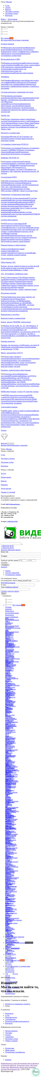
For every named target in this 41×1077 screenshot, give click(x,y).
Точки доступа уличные (19, 237)
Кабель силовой (16, 336)
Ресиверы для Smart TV (17, 169)
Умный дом (5, 115)
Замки (29, 98)
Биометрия (9, 98)
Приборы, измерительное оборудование (16, 370)
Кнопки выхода (18, 100)
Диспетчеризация (7, 259)
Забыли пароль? (12, 587)
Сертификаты (10, 1019)
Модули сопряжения (14, 84)
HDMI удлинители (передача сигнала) (16, 396)
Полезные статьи (11, 13)
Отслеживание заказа (9, 580)
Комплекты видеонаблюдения (15, 48)
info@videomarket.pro (13, 504)
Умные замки (29, 123)
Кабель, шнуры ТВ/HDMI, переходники (16, 322)
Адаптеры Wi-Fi (17, 225)
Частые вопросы (11, 1031)
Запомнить (7, 596)
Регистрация (12, 19)
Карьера (8, 1060)
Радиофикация (15, 212)
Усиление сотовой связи (16, 138)
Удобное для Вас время (9, 560)
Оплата (8, 1035)
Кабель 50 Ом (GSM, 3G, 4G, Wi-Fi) (17, 326)
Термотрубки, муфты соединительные (20, 423)
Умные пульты (18, 123)
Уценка (3, 430)
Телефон (4, 556)
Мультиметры (14, 376)
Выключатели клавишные (22, 415)
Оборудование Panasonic (13, 281)
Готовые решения (7, 44)
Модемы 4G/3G (16, 137)
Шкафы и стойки (21, 270)
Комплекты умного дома (12, 52)
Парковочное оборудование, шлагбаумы (16, 105)
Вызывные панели (19, 80)
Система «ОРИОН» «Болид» (15, 191)
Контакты (9, 15)
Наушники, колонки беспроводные (17, 205)
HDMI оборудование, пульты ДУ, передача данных (20, 392)
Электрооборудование (9, 407)
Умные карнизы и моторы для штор (18, 126)
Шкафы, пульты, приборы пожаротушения (18, 254)
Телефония (11, 270)
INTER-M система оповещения (15, 198)
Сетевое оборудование (9, 220)
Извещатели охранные (13, 183)
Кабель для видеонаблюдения (13, 331)
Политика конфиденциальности (17, 1021)
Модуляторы (21, 165)
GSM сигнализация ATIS (13, 181)
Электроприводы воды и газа (18, 121)
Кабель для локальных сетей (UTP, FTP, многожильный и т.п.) (20, 333)
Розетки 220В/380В (19, 419)
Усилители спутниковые (21, 154)
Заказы (7, 571)
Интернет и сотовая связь (10, 133)
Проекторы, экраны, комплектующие (23, 289)
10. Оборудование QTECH (14, 277)
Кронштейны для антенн (20, 358)
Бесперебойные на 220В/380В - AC (16, 305)
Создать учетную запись (10, 591)
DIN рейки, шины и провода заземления (19, 411)
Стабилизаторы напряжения (17, 311)
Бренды (8, 9)
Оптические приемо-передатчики (19, 401)
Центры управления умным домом (17, 119)
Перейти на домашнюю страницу (17, 1004)
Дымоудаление (6, 249)
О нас (7, 5)
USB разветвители (17, 399)
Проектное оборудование (23, 73)
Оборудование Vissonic (13, 283)
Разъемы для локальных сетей (12, 345)
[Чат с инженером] (35, 1071)
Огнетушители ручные (21, 253)
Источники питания (8, 293)
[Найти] (22, 544)
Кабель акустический (24, 328)
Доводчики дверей (20, 98)
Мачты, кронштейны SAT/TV (12, 353)
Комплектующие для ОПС (18, 185)
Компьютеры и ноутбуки (10, 314)
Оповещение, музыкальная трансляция (15, 194)
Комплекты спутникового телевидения (16, 54)
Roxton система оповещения (20, 200)
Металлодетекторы (13, 104)
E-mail (3, 585)
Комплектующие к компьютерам (13, 318)
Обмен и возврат (11, 1041)
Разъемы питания (10, 347)
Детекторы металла (11, 374)
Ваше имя (4, 552)
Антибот (4, 563)
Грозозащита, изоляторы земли (18, 163)
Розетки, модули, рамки (10, 266)
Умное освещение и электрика (18, 125)
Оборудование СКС (8, 262)
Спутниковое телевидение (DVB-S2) (14, 144)
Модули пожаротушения (10, 252)
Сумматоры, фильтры (20, 171)
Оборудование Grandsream (14, 279)
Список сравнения (12, 573)
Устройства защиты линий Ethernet (17, 241)
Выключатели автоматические (10, 414)
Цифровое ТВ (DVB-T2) (10, 158)
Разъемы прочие (23, 347)
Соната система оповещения (20, 214)
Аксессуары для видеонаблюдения (11, 72)
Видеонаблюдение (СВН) (10, 59)
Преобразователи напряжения (20, 309)
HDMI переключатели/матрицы (16, 395)
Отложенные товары (13, 575)
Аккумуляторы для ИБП (13, 301)
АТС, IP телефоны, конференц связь (14, 274)
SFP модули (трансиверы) (13, 223)
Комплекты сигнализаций (12, 53)
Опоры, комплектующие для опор (14, 365)
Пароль (3, 587)
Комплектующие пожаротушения (12, 250)
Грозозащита (5, 137)
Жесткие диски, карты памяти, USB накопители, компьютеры (20, 66)
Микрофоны (21, 204)
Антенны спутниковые (12, 148)
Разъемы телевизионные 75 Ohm (18, 348)
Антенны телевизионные (13, 161)
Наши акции (10, 1050)
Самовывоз (9, 1037)
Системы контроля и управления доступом (17, 92)
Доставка (8, 1033)
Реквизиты (9, 1013)
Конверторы (14, 152)
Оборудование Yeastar (14, 285)
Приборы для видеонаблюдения (21, 384)
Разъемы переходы (8, 341)
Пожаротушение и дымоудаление (13, 245)
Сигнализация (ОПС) (9, 177)
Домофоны (5, 77)
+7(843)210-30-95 (12, 521)
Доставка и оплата (12, 11)
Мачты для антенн (15, 364)
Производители (11, 1017)
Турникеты (13, 110)
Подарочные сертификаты (15, 1052)
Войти (3, 19)
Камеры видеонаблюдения (14, 63)
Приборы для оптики (16, 386)
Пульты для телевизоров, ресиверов (19, 402)
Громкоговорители (23, 202)
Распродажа (9, 1048)
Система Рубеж (32, 191)
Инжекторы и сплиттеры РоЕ (18, 227)
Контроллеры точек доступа (17, 229)
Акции (7, 7)
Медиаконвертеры (14, 235)
